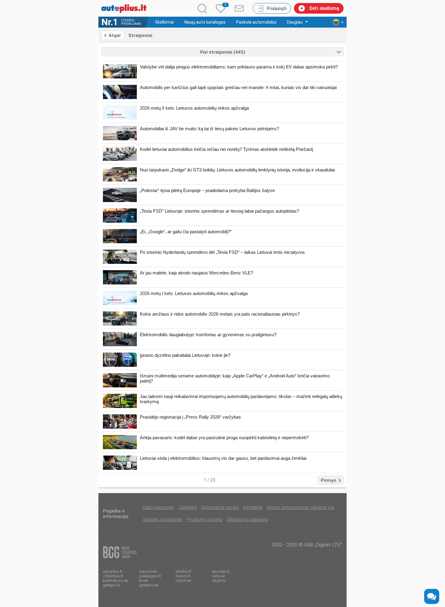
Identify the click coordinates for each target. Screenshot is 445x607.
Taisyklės (187, 507)
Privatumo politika (204, 519)
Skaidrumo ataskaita (247, 519)
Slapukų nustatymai (162, 519)
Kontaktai (252, 507)
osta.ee (218, 576)
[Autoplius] (125, 8)
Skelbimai (164, 22)
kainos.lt (183, 576)
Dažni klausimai (158, 507)
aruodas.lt (220, 571)
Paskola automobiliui (256, 22)
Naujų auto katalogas (205, 22)
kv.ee (143, 580)
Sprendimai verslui (220, 507)
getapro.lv (111, 585)
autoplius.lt (112, 571)
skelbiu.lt (183, 571)
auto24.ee (148, 571)
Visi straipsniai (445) (222, 52)
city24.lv (219, 580)
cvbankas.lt (113, 576)
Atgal (114, 35)
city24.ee (183, 580)
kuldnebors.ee (115, 580)
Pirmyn (328, 480)
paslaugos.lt (150, 576)
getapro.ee (148, 585)
